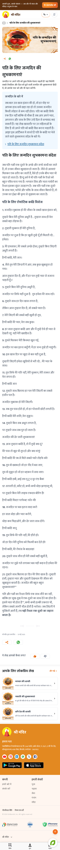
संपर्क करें (6, 789)
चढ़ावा (34, 789)
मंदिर (34, 802)
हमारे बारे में (6, 784)
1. (24, 144)
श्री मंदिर (5, 837)
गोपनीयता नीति (7, 810)
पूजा (33, 784)
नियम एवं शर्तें (19, 810)
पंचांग (34, 798)
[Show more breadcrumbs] (5, 23)
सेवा (33, 793)
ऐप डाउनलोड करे (50, 5)
